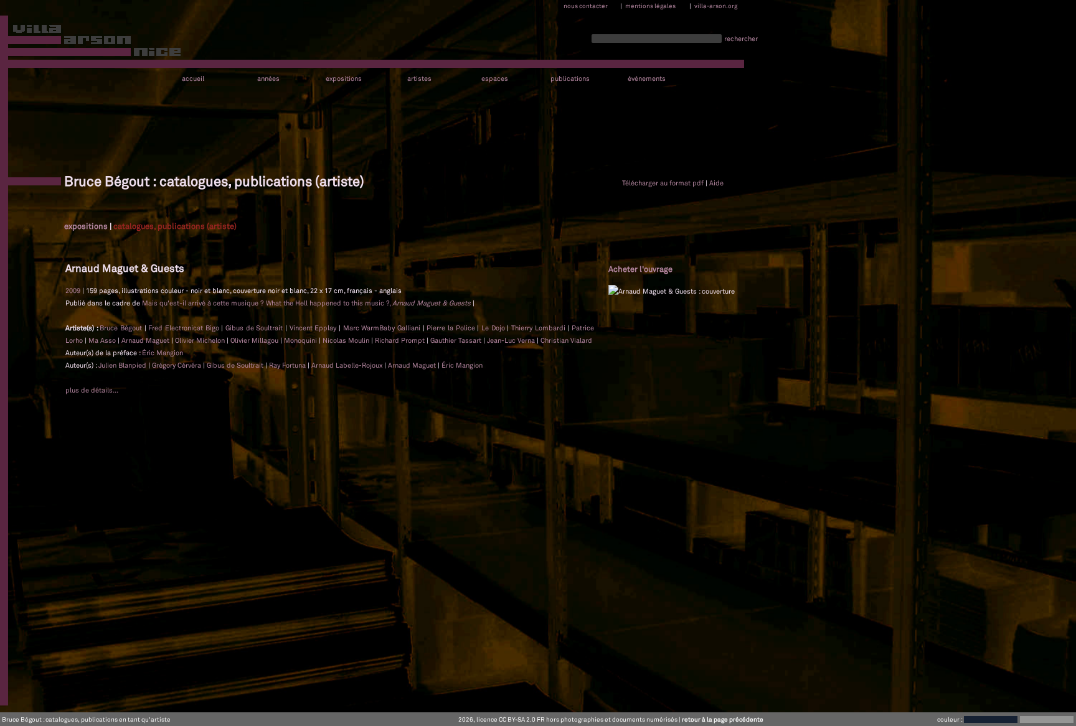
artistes (419, 79)
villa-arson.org (715, 5)
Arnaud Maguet (145, 340)
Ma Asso (102, 340)
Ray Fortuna (288, 365)
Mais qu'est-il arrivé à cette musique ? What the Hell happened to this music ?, (306, 303)
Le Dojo (493, 327)
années (268, 79)
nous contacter (586, 5)
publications (570, 79)
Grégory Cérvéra (177, 365)
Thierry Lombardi (538, 327)
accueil (193, 79)
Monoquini (300, 340)
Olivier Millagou (254, 340)
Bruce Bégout (121, 327)
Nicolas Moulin (346, 340)
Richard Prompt (400, 340)
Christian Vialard (566, 340)
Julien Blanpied (123, 365)
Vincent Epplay (313, 327)
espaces (494, 79)
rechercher (741, 38)
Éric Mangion (162, 352)
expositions (344, 79)
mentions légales (650, 5)
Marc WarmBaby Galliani (381, 327)
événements (647, 79)
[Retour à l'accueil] (91, 43)
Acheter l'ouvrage (640, 269)
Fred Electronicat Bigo (183, 327)
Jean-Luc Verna (511, 340)
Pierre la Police (450, 327)
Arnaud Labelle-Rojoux (347, 365)
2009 (72, 290)
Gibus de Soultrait (254, 327)
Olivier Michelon (200, 340)
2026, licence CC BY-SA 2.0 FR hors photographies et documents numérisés (567, 719)
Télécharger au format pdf (663, 183)
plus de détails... (91, 390)
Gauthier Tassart (455, 340)
